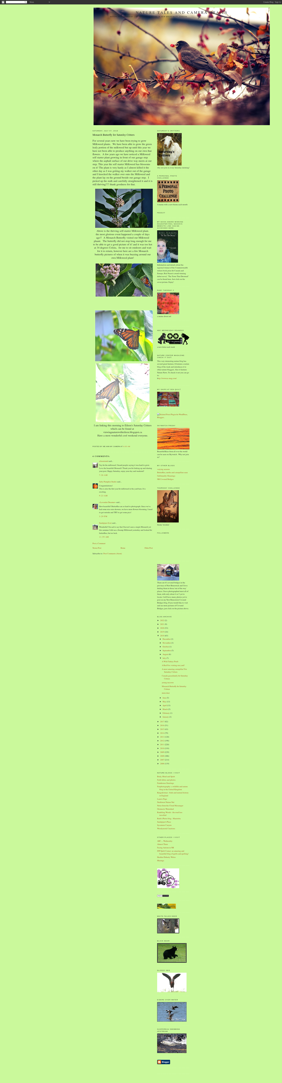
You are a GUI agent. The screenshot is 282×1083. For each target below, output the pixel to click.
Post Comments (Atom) (112, 553)
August (166, 654)
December (167, 639)
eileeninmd (103, 461)
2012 (162, 740)
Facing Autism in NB (165, 847)
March (165, 709)
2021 (162, 624)
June (165, 697)
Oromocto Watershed (165, 809)
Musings (160, 860)
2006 (162, 763)
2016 (162, 725)
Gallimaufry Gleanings (166, 475)
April (165, 705)
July (164, 658)
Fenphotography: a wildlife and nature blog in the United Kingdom (172, 788)
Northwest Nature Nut (165, 802)
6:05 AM (126, 446)
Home (123, 548)
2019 (162, 631)
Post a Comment (99, 543)
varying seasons (163, 469)
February (166, 713)
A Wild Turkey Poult (170, 661)
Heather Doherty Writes (166, 857)
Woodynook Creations (166, 828)
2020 (162, 628)
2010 (162, 748)
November (167, 642)
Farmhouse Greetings (165, 783)
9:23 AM (103, 495)
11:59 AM (104, 537)
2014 (162, 733)
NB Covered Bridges (165, 479)
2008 (162, 756)
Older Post (149, 548)
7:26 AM (103, 475)
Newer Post (97, 548)
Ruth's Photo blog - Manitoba (169, 818)
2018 (162, 635)
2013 (162, 736)
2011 (162, 744)
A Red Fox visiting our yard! (173, 665)
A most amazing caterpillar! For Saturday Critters (174, 670)
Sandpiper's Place (164, 822)
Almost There (162, 844)
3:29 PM (103, 516)
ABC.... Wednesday (164, 841)
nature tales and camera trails (182, 12)
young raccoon (168, 682)
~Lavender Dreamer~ (107, 502)
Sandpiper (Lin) (105, 523)
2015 (162, 729)
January (166, 716)
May (165, 701)
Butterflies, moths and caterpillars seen (172, 472)
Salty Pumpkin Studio (108, 481)
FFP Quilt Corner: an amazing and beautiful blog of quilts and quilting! (173, 852)
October (166, 646)
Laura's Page (162, 799)
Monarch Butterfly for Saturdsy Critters (114, 134)
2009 (162, 752)
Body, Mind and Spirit (166, 776)
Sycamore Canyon (164, 825)
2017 (162, 721)
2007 (162, 759)
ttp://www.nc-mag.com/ (167, 378)
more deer (166, 693)
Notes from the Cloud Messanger (170, 805)
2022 (162, 620)
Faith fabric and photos (166, 780)
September (167, 650)
